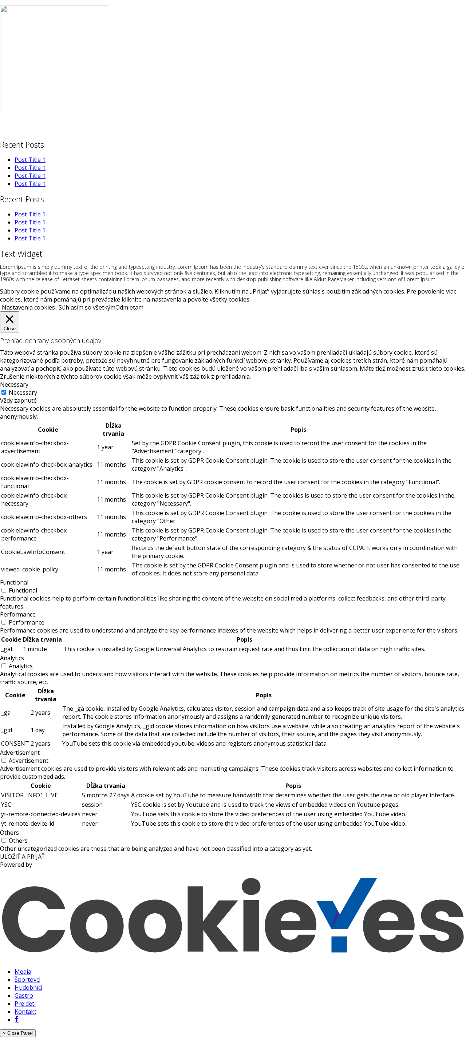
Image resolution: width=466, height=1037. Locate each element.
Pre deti (25, 1004)
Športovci (27, 980)
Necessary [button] (14, 384)
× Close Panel (18, 1033)
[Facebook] (17, 1020)
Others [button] (9, 833)
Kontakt (25, 1012)
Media (23, 972)
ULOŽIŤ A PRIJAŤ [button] (22, 857)
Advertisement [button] (20, 753)
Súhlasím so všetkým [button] (87, 307)
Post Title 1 (30, 160)
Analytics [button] (12, 658)
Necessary (23, 392)
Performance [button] (18, 614)
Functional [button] (14, 582)
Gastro (24, 996)
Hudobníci (28, 988)
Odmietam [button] (129, 307)
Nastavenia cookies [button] (28, 307)
